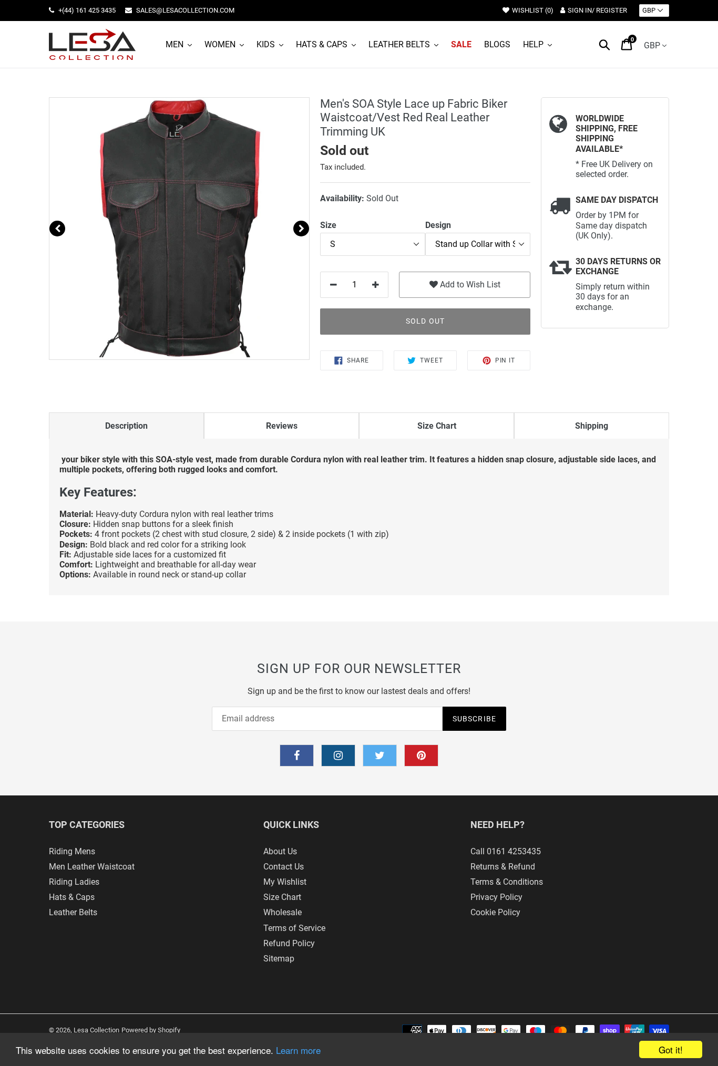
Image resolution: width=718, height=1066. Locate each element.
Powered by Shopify (150, 1030)
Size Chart (282, 897)
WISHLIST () (532, 10)
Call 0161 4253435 (505, 851)
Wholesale (282, 912)
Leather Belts (73, 912)
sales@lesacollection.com (184, 10)
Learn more (298, 1050)
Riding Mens (72, 851)
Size (328, 225)
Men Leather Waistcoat (92, 867)
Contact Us (283, 867)
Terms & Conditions (506, 882)
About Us (280, 851)
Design (438, 225)
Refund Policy (289, 943)
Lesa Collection (96, 1030)
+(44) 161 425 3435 (86, 10)
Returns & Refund (502, 867)
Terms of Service (294, 928)
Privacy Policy (496, 897)
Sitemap (278, 959)
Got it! (671, 1049)
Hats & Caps (72, 897)
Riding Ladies (74, 882)
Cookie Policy (495, 912)
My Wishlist (284, 882)
